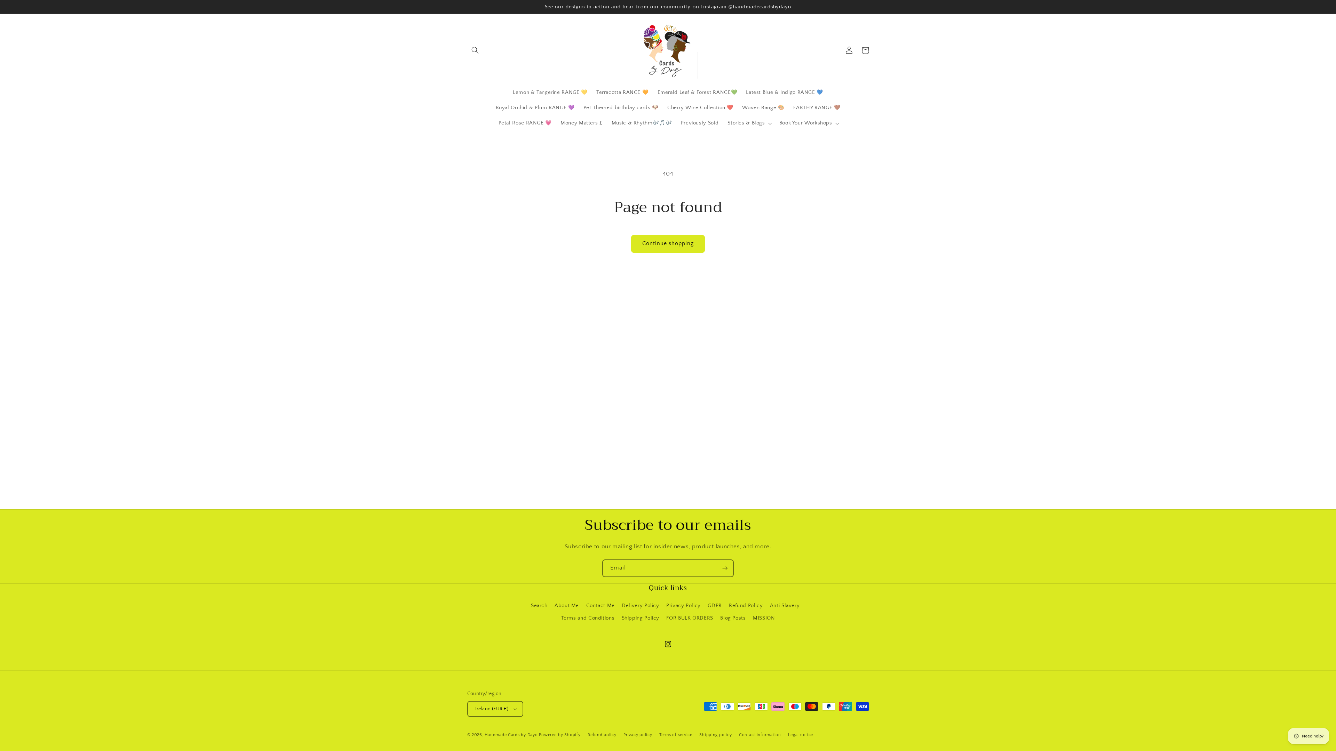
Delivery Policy (640, 605)
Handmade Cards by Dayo (511, 735)
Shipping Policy (640, 618)
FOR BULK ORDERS (689, 618)
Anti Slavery (785, 605)
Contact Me (600, 605)
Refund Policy (746, 605)
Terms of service (675, 735)
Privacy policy (637, 735)
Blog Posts (733, 618)
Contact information (760, 735)
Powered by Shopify (559, 735)
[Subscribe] (725, 568)
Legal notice (800, 735)
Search (539, 605)
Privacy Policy (683, 605)
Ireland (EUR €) (492, 709)
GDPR (715, 605)
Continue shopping (668, 244)
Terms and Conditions (588, 618)
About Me (567, 605)
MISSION (764, 618)
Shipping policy (715, 735)
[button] (475, 50)
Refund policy (602, 735)
